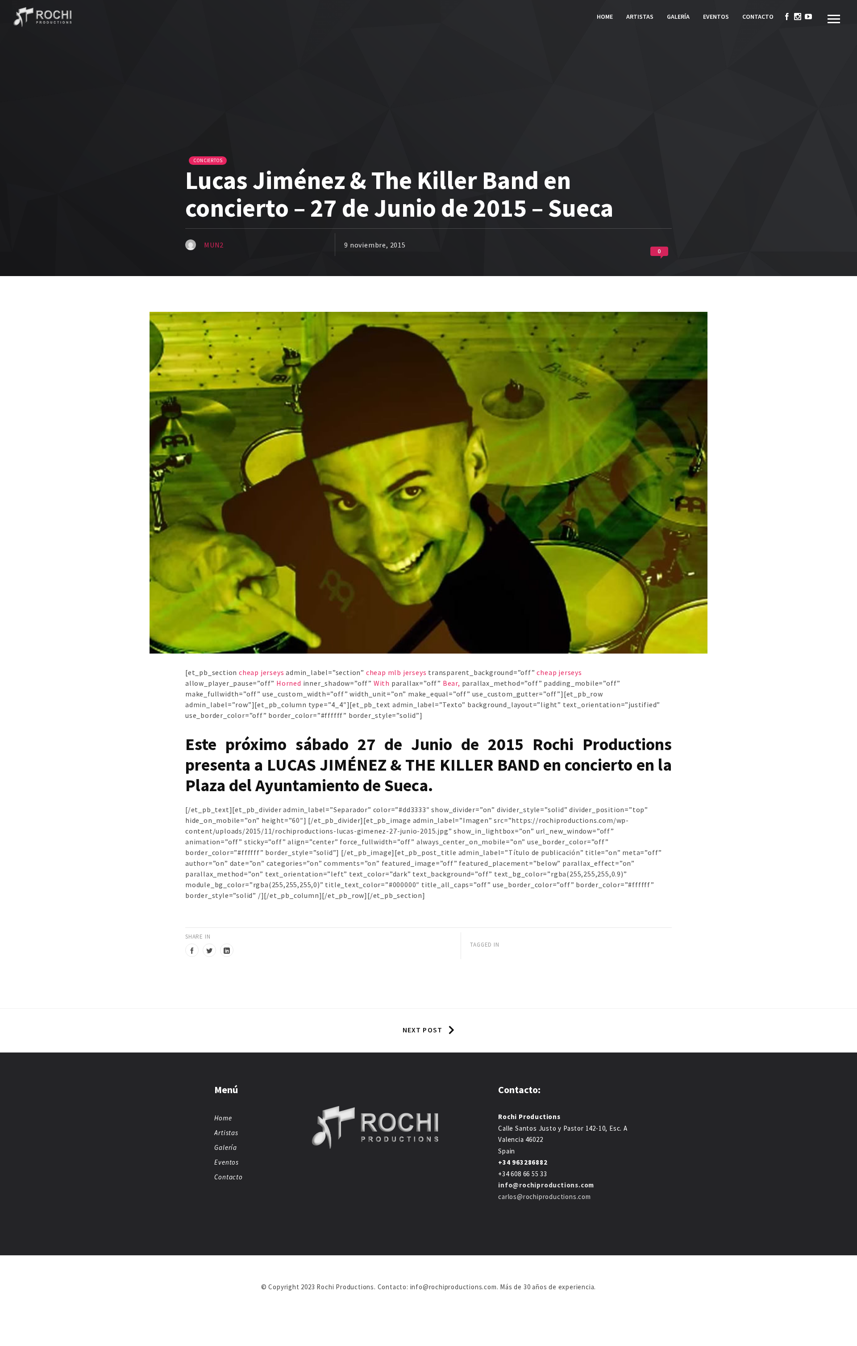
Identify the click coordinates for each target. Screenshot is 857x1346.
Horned (288, 683)
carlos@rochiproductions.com (544, 1196)
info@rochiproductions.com (546, 1185)
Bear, (451, 683)
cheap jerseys (261, 672)
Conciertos (207, 160)
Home (605, 17)
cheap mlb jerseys (396, 672)
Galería (678, 17)
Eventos (716, 17)
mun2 (214, 244)
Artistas (639, 17)
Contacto (758, 17)
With (382, 683)
